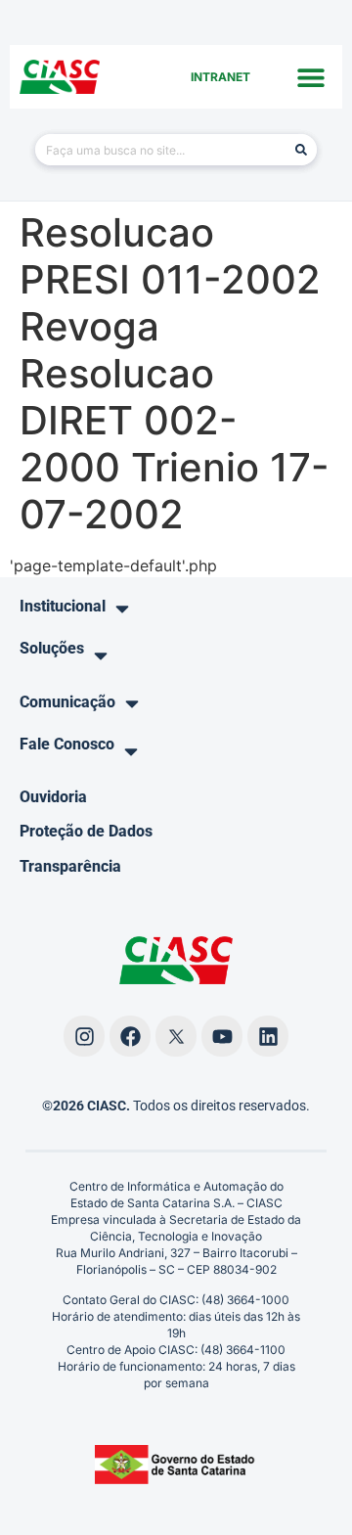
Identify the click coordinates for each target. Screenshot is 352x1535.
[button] (310, 77)
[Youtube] (221, 1036)
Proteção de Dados (86, 831)
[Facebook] (130, 1036)
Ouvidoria (53, 797)
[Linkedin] (267, 1036)
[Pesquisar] (301, 149)
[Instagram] (84, 1036)
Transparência (70, 866)
